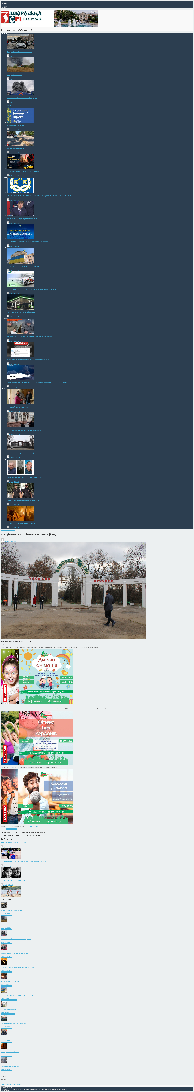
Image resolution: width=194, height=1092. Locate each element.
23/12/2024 (16, 200)
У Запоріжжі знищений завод (15, 75)
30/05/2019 (13, 541)
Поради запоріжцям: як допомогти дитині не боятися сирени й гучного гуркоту (23, 861)
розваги (12, 829)
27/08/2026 (16, 270)
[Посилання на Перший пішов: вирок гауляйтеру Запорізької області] (20, 215)
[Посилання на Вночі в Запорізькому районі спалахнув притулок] (20, 520)
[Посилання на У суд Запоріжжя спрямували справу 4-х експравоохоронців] (20, 497)
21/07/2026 (16, 387)
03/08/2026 (16, 341)
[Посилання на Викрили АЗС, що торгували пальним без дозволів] (20, 309)
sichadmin (11, 411)
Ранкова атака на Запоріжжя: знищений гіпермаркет (22, 98)
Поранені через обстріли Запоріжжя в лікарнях (14, 1038)
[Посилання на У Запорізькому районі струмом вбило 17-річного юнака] (20, 168)
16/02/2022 (17, 457)
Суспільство (12, 530)
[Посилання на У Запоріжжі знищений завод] (20, 71)
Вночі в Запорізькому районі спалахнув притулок (21, 523)
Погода (3, 1072)
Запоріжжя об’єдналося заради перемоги (19, 407)
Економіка (5, 1000)
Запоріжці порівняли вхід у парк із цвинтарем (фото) (22, 453)
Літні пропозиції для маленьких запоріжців (13, 880)
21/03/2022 (17, 411)
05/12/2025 (16, 482)
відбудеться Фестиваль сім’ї (31, 826)
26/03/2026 (16, 293)
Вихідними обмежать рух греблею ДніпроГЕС (14, 842)
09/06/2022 (10, 885)
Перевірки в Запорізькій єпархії (16, 125)
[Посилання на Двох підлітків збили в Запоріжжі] (20, 145)
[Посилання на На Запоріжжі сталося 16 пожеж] (4, 1048)
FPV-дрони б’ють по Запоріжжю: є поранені (19, 52)
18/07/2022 (10, 866)
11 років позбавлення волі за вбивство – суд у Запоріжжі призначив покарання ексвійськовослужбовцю (37, 382)
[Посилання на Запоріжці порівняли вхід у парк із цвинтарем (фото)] (20, 450)
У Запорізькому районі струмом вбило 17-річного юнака (23, 171)
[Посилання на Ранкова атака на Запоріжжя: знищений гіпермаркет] (20, 94)
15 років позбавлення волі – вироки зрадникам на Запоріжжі (24, 477)
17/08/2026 (16, 175)
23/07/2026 (16, 364)
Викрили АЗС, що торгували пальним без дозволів (21, 312)
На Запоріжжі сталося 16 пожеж (10, 1052)
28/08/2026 (16, 56)
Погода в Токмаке (16, 1084)
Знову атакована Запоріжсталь (10, 981)
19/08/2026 (16, 130)
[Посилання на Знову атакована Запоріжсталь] (4, 978)
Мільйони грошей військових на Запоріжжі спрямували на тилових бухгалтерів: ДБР (31, 336)
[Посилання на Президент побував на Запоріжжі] (4, 1006)
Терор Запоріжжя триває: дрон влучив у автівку (14, 953)
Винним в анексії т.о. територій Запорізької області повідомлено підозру (27, 242)
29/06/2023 (16, 223)
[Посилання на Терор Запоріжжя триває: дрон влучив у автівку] (4, 950)
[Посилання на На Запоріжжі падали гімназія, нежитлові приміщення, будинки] (4, 964)
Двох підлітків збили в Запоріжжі (16, 148)
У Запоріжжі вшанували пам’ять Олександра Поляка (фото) (24, 430)
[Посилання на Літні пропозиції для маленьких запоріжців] (11, 896)
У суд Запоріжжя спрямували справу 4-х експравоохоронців (24, 500)
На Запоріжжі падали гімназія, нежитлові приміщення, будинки (19, 967)
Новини (7, 530)
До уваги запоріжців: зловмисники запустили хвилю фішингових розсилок (28, 359)
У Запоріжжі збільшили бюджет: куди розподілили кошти (23, 266)
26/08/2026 (8, 1012)
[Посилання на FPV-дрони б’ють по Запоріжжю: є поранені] (20, 49)
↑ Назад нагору (5, 1090)
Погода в (6, 1073)
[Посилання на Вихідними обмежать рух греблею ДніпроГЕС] (11, 858)
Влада (4, 1014)
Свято (15, 829)
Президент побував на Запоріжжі (10, 1009)
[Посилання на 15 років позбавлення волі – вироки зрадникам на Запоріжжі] (20, 474)
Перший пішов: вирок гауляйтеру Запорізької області (22, 219)
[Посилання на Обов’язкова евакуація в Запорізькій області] (4, 1020)
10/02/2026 (16, 316)
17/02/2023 (16, 246)
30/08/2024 (10, 847)
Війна (2, 915)
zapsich (11, 56)
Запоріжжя (3, 530)
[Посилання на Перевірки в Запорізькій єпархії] (20, 122)
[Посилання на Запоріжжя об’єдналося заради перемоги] (20, 404)
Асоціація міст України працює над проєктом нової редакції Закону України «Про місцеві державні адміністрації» (40, 196)
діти (7, 829)
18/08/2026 (16, 153)
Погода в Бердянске (6, 1084)
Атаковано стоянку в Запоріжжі (10, 1066)
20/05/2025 (16, 505)
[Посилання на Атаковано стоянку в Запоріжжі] (4, 1063)
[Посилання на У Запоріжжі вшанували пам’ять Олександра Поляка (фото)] (20, 427)
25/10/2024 (16, 528)
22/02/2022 (17, 434)
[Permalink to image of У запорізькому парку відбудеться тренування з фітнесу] (73, 638)
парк (9, 829)
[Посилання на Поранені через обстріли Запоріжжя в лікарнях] (4, 1034)
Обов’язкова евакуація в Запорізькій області (13, 1024)
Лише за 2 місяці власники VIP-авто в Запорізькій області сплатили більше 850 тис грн (32, 289)
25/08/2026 (8, 1069)
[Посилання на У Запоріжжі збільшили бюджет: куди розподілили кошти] (20, 263)
